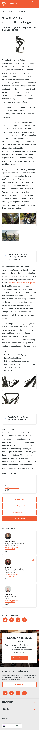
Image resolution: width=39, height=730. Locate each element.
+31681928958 (10, 576)
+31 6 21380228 (10, 602)
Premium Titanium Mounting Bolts (21, 283)
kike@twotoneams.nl (11, 547)
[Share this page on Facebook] (24, 619)
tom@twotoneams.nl (11, 600)
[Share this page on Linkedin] (18, 619)
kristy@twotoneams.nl (12, 574)
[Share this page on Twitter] (11, 619)
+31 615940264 (10, 549)
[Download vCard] (33, 534)
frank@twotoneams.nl (12, 488)
